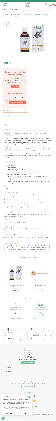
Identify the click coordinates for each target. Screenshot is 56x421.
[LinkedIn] (33, 396)
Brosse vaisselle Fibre (40, 285)
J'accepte (24, 413)
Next (51, 279)
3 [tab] (28, 298)
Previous (4, 279)
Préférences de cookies (28, 416)
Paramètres (9, 413)
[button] (15, 111)
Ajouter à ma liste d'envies (7, 102)
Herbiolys (15, 78)
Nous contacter (28, 362)
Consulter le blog (28, 386)
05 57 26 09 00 (28, 350)
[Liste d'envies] (46, 4)
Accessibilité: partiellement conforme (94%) (43, 414)
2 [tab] (27, 298)
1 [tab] (25, 298)
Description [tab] (8, 129)
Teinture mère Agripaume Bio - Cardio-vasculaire (16, 286)
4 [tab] (30, 298)
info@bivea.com (28, 352)
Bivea (28, 4)
